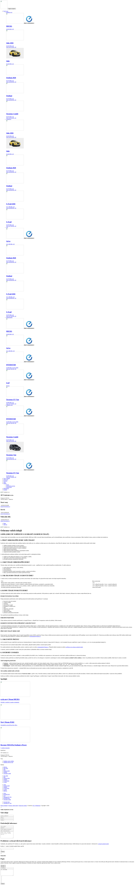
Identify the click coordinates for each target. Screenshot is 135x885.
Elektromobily (9, 317)
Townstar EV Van (7, 797)
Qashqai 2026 (6, 771)
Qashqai (5, 772)
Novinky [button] (5, 481)
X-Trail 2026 (6, 780)
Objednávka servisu (10, 486)
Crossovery (8, 119)
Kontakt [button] (5, 489)
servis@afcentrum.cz (5, 513)
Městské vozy (9, 12)
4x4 (7, 227)
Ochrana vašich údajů (13, 805)
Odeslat (2, 883)
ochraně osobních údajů (103, 843)
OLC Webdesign (36, 805)
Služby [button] (4, 483)
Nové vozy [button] (5, 11)
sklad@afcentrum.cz (5, 521)
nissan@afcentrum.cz (5, 506)
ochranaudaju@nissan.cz (35, 636)
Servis (7, 484)
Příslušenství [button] (6, 488)
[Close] (1, 853)
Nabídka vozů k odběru (8, 761)
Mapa (4, 523)
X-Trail (5, 782)
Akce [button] (4, 482)
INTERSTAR (6, 794)
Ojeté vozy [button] (5, 479)
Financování (9, 487)
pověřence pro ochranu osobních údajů (74, 647)
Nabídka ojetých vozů (8, 762)
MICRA (5, 767)
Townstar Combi (7, 773)
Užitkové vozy (9, 405)
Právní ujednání (4, 805)
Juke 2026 (5, 768)
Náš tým (5, 524)
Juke (4, 769)
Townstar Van (6, 802)
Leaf (4, 795)
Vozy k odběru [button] (6, 478)
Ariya (4, 784)
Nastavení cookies (23, 805)
